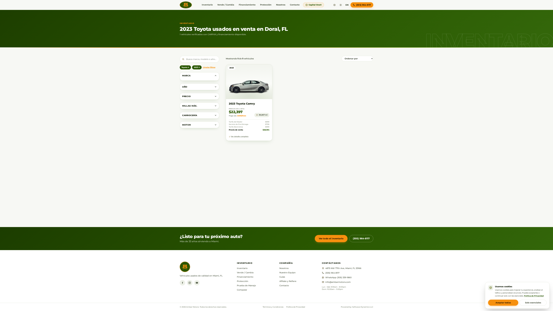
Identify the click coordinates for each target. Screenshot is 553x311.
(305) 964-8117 (361, 238)
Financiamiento (247, 4)
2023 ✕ (197, 67)
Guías (282, 277)
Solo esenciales (533, 302)
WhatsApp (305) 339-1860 (338, 277)
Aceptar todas (503, 302)
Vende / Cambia (225, 4)
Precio (186, 96)
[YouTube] (197, 283)
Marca (186, 75)
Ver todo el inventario (331, 238)
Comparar (242, 290)
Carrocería (189, 115)
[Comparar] (334, 5)
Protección (265, 4)
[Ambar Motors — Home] (186, 4)
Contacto (295, 4)
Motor (186, 125)
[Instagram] (189, 283)
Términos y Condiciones (273, 307)
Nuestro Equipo (287, 272)
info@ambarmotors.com (338, 282)
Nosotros (280, 4)
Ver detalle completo (239, 137)
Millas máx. (189, 106)
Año (184, 87)
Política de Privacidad (295, 307)
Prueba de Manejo (246, 285)
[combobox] (199, 59)
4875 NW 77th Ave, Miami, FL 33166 (343, 268)
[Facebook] (182, 283)
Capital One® (315, 5)
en (347, 5)
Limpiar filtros (209, 67)
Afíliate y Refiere (287, 281)
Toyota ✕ (185, 67)
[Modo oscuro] (340, 5)
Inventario (207, 4)
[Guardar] (261, 69)
